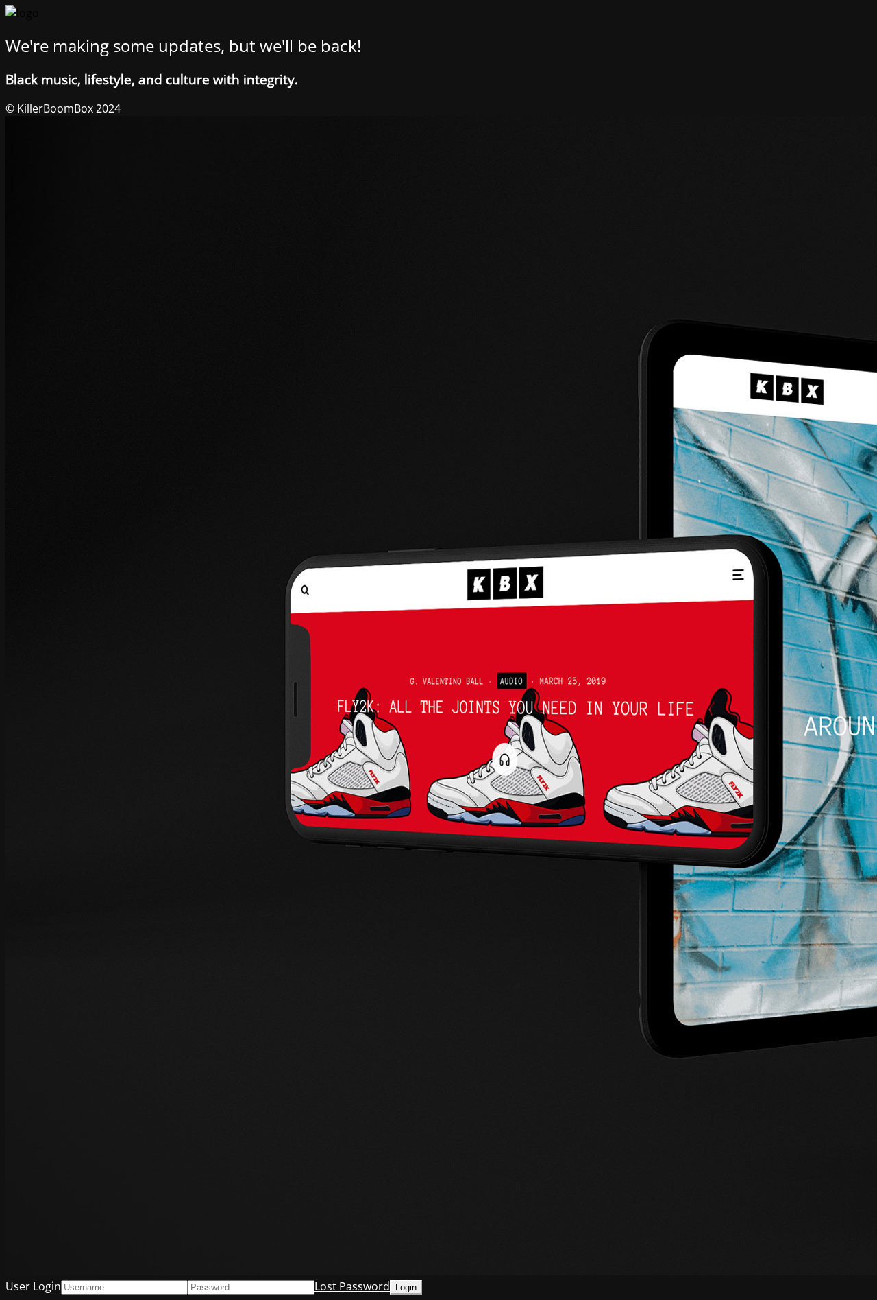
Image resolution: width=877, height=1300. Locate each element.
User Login (33, 1286)
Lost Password (352, 1286)
